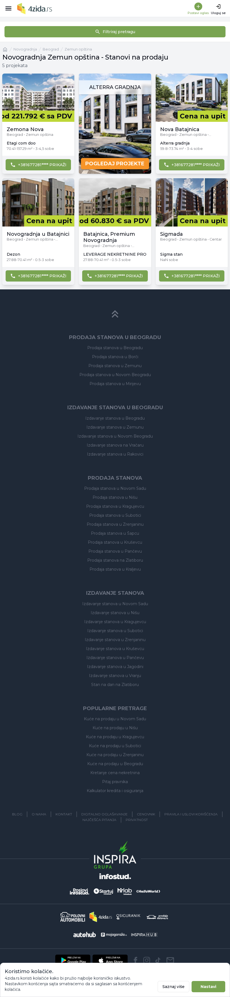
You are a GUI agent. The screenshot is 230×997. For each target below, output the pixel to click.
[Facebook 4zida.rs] (135, 960)
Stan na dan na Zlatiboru (115, 684)
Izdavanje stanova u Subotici (115, 630)
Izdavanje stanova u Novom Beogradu (115, 436)
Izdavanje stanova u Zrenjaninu (115, 639)
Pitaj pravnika (115, 781)
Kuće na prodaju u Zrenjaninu (115, 754)
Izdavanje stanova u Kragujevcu (115, 621)
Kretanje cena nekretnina (115, 772)
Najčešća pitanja (99, 820)
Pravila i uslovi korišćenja (191, 814)
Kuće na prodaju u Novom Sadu (115, 718)
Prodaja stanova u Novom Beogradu (115, 374)
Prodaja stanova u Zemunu (115, 365)
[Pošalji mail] (170, 960)
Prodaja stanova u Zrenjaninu (115, 524)
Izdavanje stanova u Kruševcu (115, 648)
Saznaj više (173, 986)
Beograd (51, 49)
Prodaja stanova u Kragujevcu (115, 506)
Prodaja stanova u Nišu (115, 497)
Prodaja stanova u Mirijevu (115, 383)
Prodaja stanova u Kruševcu (115, 542)
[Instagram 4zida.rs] (146, 960)
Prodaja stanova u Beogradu (115, 347)
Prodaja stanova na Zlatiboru (115, 560)
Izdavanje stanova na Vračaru (115, 445)
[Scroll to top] (115, 314)
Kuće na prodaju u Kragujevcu (115, 736)
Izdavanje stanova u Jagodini (115, 666)
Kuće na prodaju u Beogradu (115, 763)
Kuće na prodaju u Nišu (115, 727)
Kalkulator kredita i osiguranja (115, 790)
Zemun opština (78, 49)
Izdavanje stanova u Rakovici (115, 454)
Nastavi (208, 986)
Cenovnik (146, 814)
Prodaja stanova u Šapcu (115, 533)
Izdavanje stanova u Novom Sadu (115, 603)
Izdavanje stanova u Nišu (115, 612)
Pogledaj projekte (114, 164)
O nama (39, 814)
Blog (17, 814)
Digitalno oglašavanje (104, 814)
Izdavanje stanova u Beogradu (115, 418)
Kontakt (64, 814)
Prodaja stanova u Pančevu (115, 551)
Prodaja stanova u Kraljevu (115, 569)
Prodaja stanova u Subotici (115, 515)
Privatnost (137, 820)
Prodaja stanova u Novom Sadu (115, 488)
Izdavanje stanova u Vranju (115, 675)
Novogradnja (25, 49)
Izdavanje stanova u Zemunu (115, 427)
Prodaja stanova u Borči (115, 356)
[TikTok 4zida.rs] (158, 960)
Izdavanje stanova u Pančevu (115, 657)
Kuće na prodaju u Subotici (115, 745)
